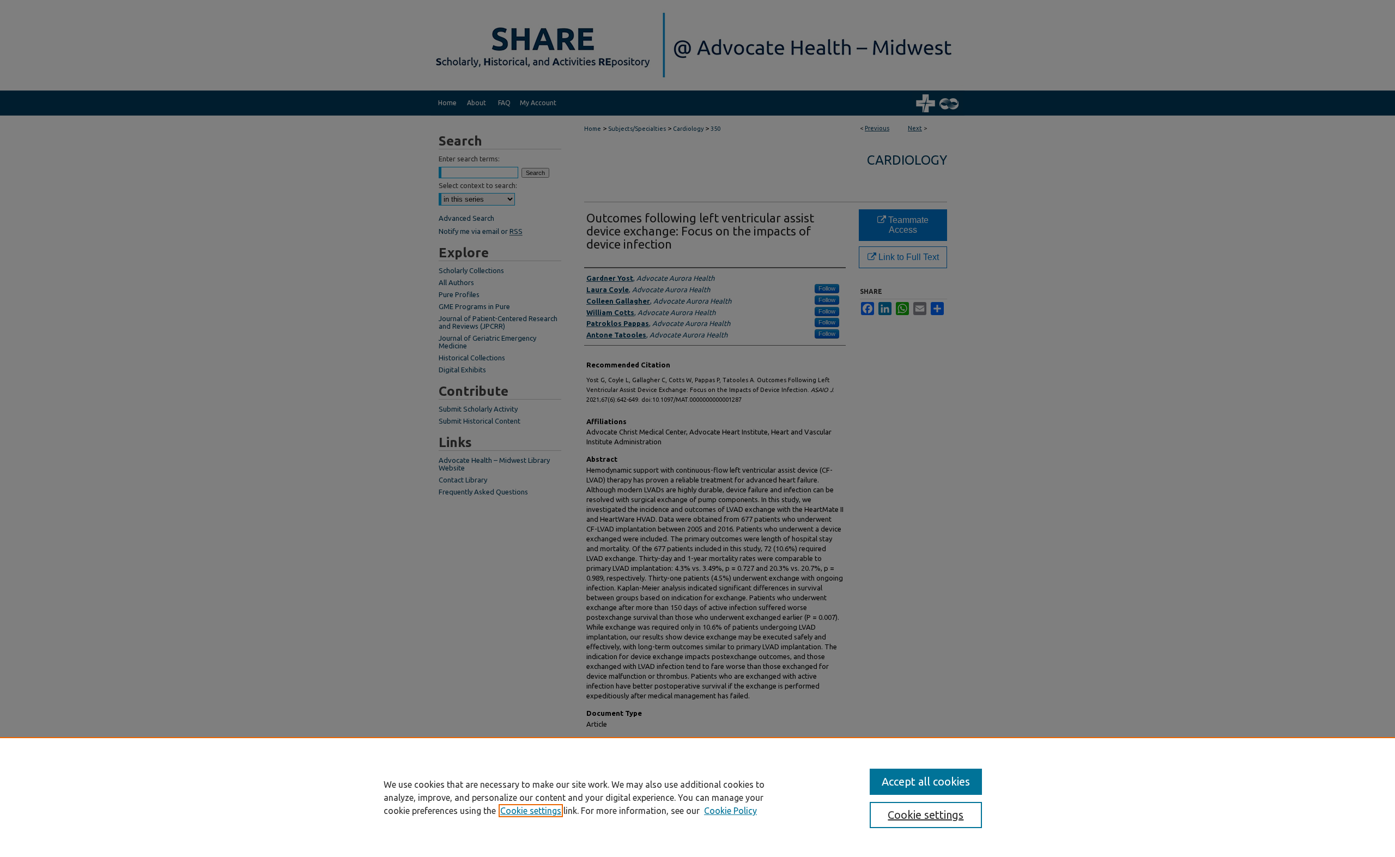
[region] (697, 797)
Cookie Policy (730, 811)
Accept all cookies (926, 781)
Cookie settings (530, 811)
